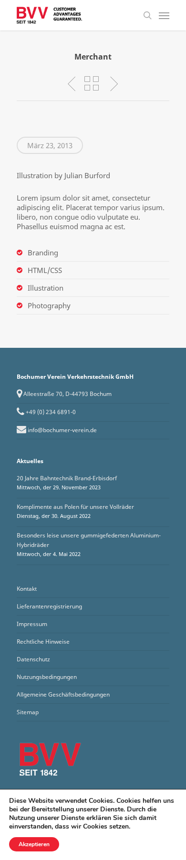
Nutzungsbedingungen (47, 677)
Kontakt (27, 589)
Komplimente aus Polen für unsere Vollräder (75, 507)
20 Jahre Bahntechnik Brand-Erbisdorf (67, 478)
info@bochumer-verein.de (62, 430)
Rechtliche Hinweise (43, 641)
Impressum (32, 624)
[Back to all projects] (91, 83)
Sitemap (28, 712)
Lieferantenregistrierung (49, 606)
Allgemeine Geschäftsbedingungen (63, 694)
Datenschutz (33, 659)
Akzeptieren (34, 844)
